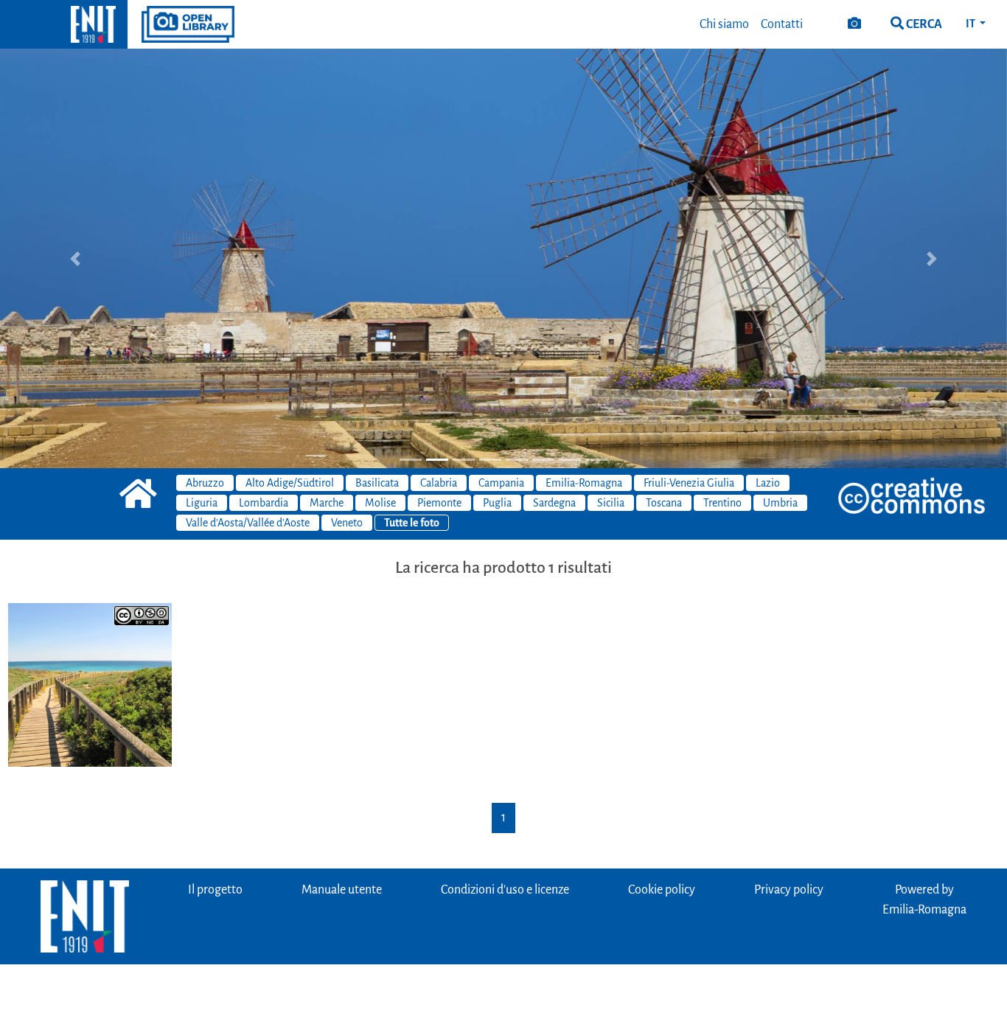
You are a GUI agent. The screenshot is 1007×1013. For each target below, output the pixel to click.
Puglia (497, 503)
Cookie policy (661, 890)
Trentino (722, 503)
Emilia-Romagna (584, 483)
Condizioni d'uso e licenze (505, 890)
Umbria (780, 503)
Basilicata (377, 483)
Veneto (347, 523)
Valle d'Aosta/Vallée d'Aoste (248, 523)
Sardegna (554, 503)
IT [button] (971, 23)
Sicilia (610, 503)
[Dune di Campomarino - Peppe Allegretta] (90, 684)
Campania (501, 483)
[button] (75, 258)
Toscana (664, 503)
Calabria (438, 483)
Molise (380, 503)
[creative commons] (912, 497)
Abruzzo (205, 483)
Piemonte (439, 503)
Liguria (201, 503)
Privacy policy (788, 890)
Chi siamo (724, 24)
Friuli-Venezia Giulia (689, 483)
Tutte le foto (411, 523)
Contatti (782, 24)
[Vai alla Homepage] (64, 24)
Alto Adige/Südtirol (289, 483)
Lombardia (263, 503)
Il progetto (215, 890)
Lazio (768, 483)
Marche (327, 503)
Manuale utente (342, 890)
